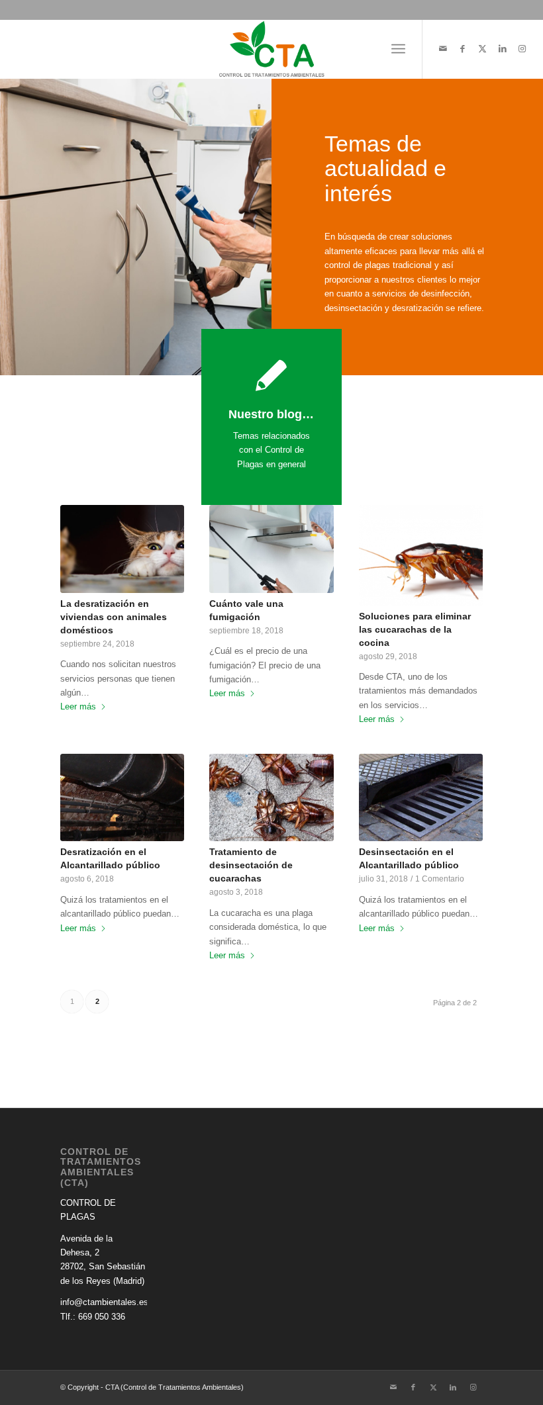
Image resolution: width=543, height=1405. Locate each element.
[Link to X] (483, 49)
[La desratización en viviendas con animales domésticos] (122, 548)
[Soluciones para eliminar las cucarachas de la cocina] (421, 555)
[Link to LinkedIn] (503, 49)
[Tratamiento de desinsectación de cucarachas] (271, 797)
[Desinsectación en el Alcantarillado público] (421, 797)
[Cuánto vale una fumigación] (271, 548)
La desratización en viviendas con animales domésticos (113, 616)
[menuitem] (398, 49)
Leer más (78, 706)
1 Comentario (439, 878)
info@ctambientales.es (104, 1302)
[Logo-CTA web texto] (272, 49)
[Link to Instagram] (522, 49)
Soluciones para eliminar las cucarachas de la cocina (415, 629)
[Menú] (398, 49)
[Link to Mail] (443, 49)
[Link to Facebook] (463, 49)
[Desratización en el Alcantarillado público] (122, 797)
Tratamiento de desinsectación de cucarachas (251, 865)
